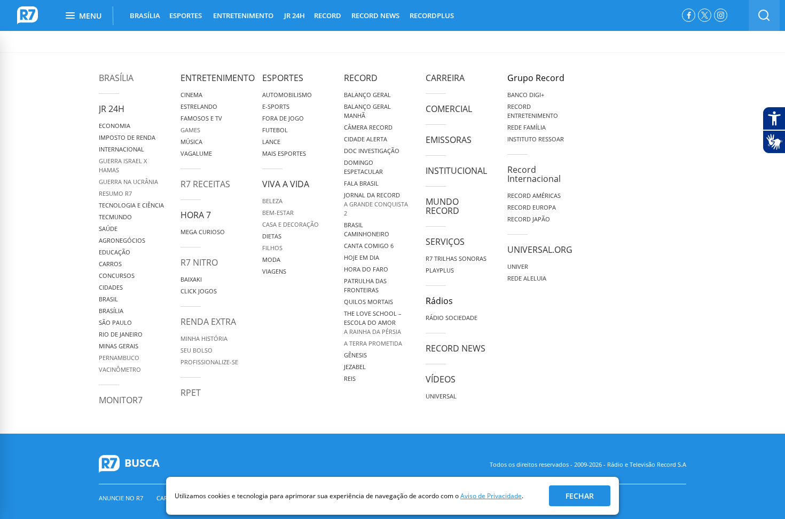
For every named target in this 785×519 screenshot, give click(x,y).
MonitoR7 (121, 400)
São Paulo (115, 322)
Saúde (108, 229)
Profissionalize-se (209, 362)
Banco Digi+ (525, 95)
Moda (271, 259)
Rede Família (526, 127)
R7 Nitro (199, 262)
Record (361, 78)
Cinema (191, 95)
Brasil (108, 299)
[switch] (764, 15)
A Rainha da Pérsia (372, 332)
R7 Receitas (205, 184)
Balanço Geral (367, 95)
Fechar (580, 496)
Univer (517, 266)
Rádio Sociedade (451, 318)
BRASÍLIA (145, 15)
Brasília (116, 78)
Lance (271, 142)
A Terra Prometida (373, 343)
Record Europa (531, 207)
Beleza (272, 201)
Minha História (203, 338)
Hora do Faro (366, 269)
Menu (90, 16)
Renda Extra (208, 322)
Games (190, 130)
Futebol (275, 130)
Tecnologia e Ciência (131, 205)
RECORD (327, 15)
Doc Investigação (371, 151)
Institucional (456, 171)
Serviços (445, 241)
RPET (190, 392)
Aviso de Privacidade (491, 495)
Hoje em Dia (361, 257)
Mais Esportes (284, 153)
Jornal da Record (372, 195)
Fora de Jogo (283, 118)
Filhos (272, 248)
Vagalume (196, 153)
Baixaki (191, 279)
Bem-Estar (278, 213)
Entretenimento (217, 78)
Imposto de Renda (127, 137)
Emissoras (449, 140)
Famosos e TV (201, 118)
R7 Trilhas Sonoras (456, 258)
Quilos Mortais (368, 302)
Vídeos (441, 379)
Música (191, 142)
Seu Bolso (196, 350)
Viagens (274, 271)
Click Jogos (198, 291)
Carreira (445, 78)
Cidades (111, 287)
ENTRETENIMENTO (243, 15)
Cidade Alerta (365, 139)
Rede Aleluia (526, 278)
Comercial (449, 109)
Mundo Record (442, 206)
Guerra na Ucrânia (128, 182)
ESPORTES (185, 15)
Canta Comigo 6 (369, 246)
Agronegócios (122, 240)
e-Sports (275, 106)
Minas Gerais (118, 346)
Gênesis (355, 355)
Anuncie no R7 (121, 498)
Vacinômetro (120, 369)
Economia (114, 126)
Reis (350, 378)
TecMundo (115, 217)
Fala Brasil (361, 183)
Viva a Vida (285, 184)
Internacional (121, 149)
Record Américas (534, 195)
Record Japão (528, 219)
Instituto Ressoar (535, 139)
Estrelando (198, 106)
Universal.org (539, 249)
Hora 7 (195, 215)
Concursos (117, 276)
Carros (110, 264)
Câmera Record (368, 127)
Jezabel (355, 367)
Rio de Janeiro (121, 334)
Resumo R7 (115, 193)
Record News (455, 348)
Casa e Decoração (290, 224)
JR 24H (294, 15)
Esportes (282, 78)
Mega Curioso (202, 232)
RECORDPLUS (432, 15)
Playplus (440, 270)
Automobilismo (287, 95)
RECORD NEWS (375, 15)
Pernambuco (119, 358)
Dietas (271, 236)
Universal (441, 396)
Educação (114, 252)
